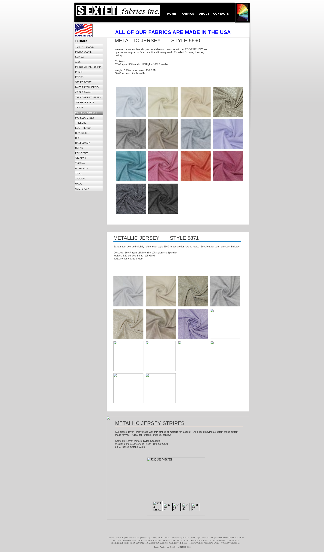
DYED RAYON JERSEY (226, 537)
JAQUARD (215, 542)
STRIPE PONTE (206, 537)
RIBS (127, 542)
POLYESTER (160, 542)
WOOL (224, 542)
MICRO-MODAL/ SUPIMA (170, 537)
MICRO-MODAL (132, 537)
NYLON (149, 542)
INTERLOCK (195, 542)
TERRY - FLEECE (115, 537)
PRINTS (194, 537)
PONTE (186, 537)
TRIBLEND (216, 540)
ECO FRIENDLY (230, 540)
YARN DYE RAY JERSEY (133, 540)
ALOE (153, 537)
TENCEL (167, 540)
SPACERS (171, 542)
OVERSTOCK (234, 542)
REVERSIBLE (117, 542)
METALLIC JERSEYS (182, 540)
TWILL (205, 542)
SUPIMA (145, 537)
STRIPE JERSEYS (154, 540)
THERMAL (182, 542)
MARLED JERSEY (201, 540)
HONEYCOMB (138, 542)
